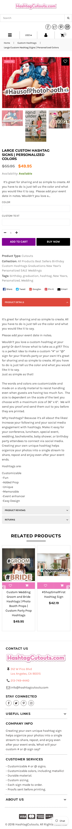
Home (7, 43)
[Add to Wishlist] (65, 62)
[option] (11, 118)
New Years (60, 276)
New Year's (53, 266)
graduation (31, 276)
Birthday (58, 261)
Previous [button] (3, 126)
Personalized (11, 270)
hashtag (46, 276)
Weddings (35, 270)
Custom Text (10, 215)
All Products (26, 261)
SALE (24, 270)
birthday (16, 276)
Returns (10, 519)
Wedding (27, 280)
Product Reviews (15, 510)
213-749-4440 (20, 680)
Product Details (14, 302)
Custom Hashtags (26, 43)
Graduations (37, 266)
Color (6, 202)
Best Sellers (43, 261)
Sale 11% (9, 61)
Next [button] (69, 126)
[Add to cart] (27, 585)
